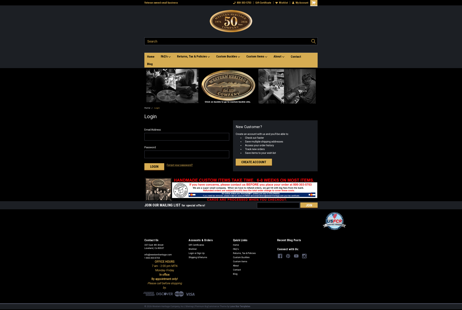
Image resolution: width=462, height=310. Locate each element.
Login (157, 108)
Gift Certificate (263, 2)
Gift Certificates (196, 245)
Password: (150, 147)
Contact (296, 56)
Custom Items (255, 56)
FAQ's (164, 56)
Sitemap (189, 306)
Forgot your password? (180, 165)
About (278, 56)
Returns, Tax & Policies (192, 56)
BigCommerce (212, 306)
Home (150, 56)
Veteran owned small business (161, 2)
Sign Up (200, 253)
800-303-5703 (244, 2)
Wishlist (283, 2)
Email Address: (152, 129)
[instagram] (304, 256)
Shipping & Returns (198, 257)
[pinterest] (288, 256)
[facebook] (280, 256)
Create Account (253, 162)
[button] (231, 86)
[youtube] (296, 256)
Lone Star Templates (240, 306)
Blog (150, 64)
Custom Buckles (227, 56)
